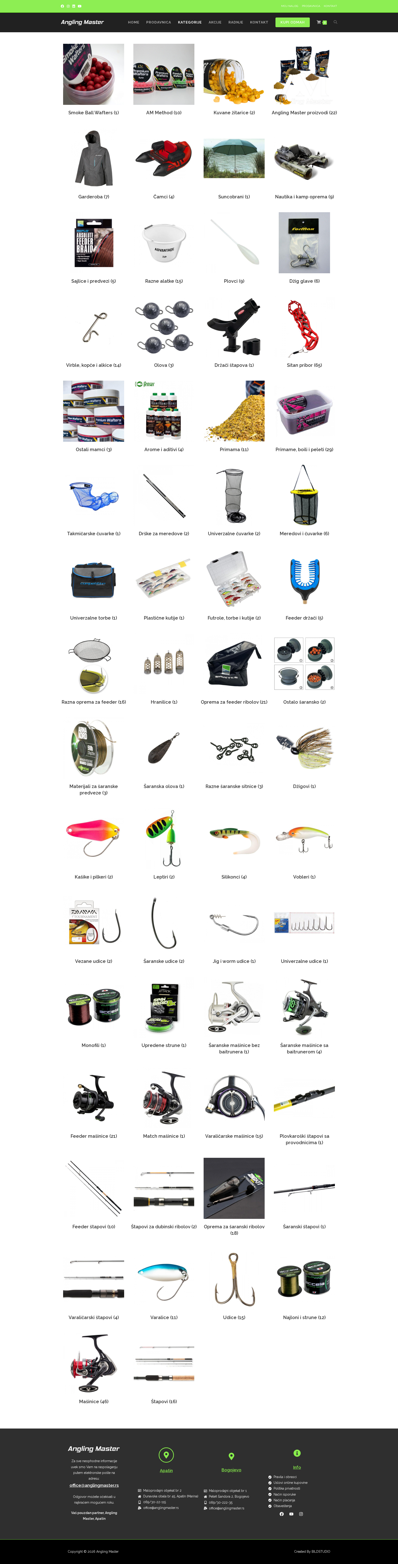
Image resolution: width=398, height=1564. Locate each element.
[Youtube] (79, 6)
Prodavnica (311, 6)
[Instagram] (68, 6)
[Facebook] (63, 6)
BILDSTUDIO (321, 1551)
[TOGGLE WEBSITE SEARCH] (335, 22)
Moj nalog (289, 6)
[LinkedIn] (73, 6)
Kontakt (330, 6)
